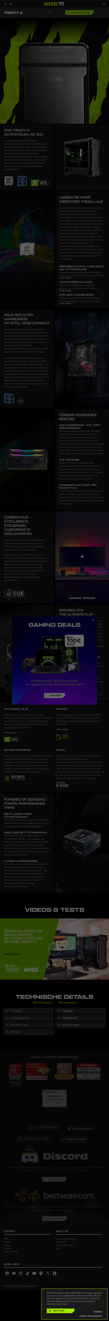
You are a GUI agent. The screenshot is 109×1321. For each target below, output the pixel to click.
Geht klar (58, 1311)
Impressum (83, 1315)
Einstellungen (98, 1311)
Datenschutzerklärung (95, 1315)
